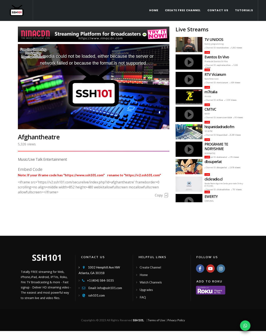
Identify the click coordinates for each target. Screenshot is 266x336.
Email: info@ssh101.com (102, 288)
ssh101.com (93, 295)
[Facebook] (200, 268)
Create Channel (150, 267)
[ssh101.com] (33, 52)
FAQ (143, 297)
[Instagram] (221, 268)
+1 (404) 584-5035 (98, 280)
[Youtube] (210, 268)
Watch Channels (151, 282)
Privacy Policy (176, 320)
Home (144, 275)
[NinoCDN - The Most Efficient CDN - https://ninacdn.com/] (93, 34)
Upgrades (146, 290)
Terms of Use (156, 320)
